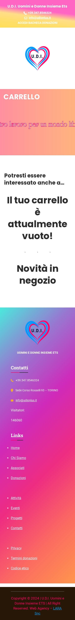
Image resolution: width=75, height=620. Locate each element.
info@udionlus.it (26, 400)
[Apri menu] (12, 36)
